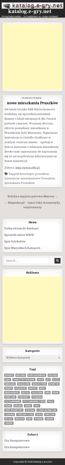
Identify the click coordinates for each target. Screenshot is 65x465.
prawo (8, 405)
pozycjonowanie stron (34, 401)
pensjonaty (24, 397)
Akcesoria (20, 375)
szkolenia (9, 414)
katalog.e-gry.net (29, 11)
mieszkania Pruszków (19, 183)
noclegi (25, 392)
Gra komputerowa (16, 447)
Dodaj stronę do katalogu (21, 228)
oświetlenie (10, 397)
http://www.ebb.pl (28, 167)
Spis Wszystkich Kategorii (22, 248)
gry (48, 379)
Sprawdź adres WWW (19, 235)
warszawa (49, 414)
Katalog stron (39, 384)
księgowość (20, 388)
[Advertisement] (32, 57)
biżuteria (52, 375)
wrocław (20, 418)
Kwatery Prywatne (33, 98)
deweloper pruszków (34, 174)
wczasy (8, 418)
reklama (18, 405)
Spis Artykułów (15, 241)
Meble (42, 388)
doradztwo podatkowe (23, 379)
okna (47, 392)
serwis (28, 405)
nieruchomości (12, 392)
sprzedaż (30, 410)
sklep (36, 405)
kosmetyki (54, 384)
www (29, 418)
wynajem (38, 418)
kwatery (33, 388)
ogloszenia (37, 392)
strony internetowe (46, 410)
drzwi (40, 379)
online (55, 392)
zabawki (49, 418)
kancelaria (10, 384)
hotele (56, 379)
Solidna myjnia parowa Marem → (33, 196)
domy (7, 379)
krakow (8, 388)
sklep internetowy (13, 410)
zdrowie (9, 423)
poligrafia (37, 397)
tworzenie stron (25, 414)
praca (50, 401)
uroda (39, 414)
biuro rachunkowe (36, 375)
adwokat (9, 375)
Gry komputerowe (17, 440)
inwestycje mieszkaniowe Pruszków (29, 178)
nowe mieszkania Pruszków (32, 103)
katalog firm (24, 384)
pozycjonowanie (12, 401)
